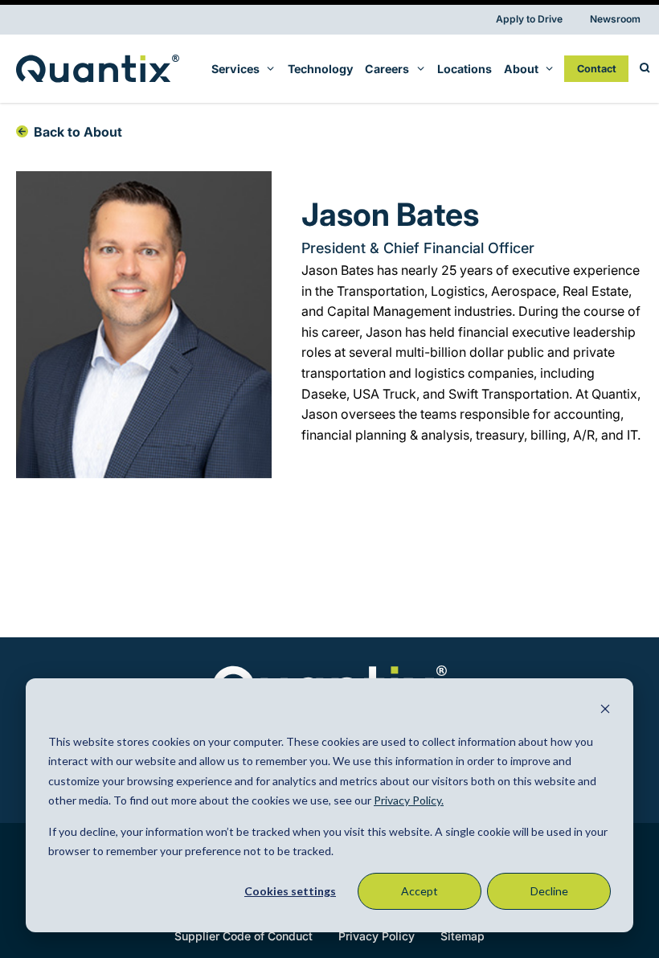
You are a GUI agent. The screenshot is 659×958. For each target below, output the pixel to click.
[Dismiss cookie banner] (605, 711)
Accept (419, 891)
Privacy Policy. (409, 800)
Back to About (78, 132)
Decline (549, 891)
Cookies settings (290, 891)
